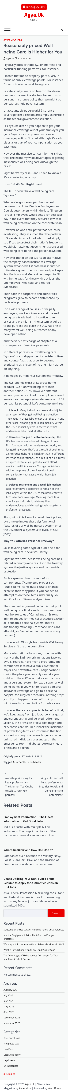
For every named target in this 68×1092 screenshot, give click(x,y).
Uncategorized (10, 1066)
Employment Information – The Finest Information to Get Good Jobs (28, 819)
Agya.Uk (34, 15)
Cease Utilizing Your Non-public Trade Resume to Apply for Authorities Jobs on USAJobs (30, 883)
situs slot (9, 1074)
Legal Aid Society (12, 1054)
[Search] (62, 30)
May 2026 (8, 1006)
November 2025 (11, 1023)
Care (29, 762)
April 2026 (8, 1012)
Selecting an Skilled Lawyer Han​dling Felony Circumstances (33, 929)
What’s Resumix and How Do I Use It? (28, 850)
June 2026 (8, 1001)
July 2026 (8, 995)
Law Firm (8, 1049)
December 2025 (11, 1017)
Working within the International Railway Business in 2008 (33, 944)
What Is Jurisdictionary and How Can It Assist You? (29, 950)
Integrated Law (11, 1043)
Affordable (19, 762)
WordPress (54, 1088)
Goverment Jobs (12, 40)
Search (56, 913)
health (37, 762)
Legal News (9, 1060)
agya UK (10, 58)
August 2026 (10, 990)
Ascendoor (25, 1088)
